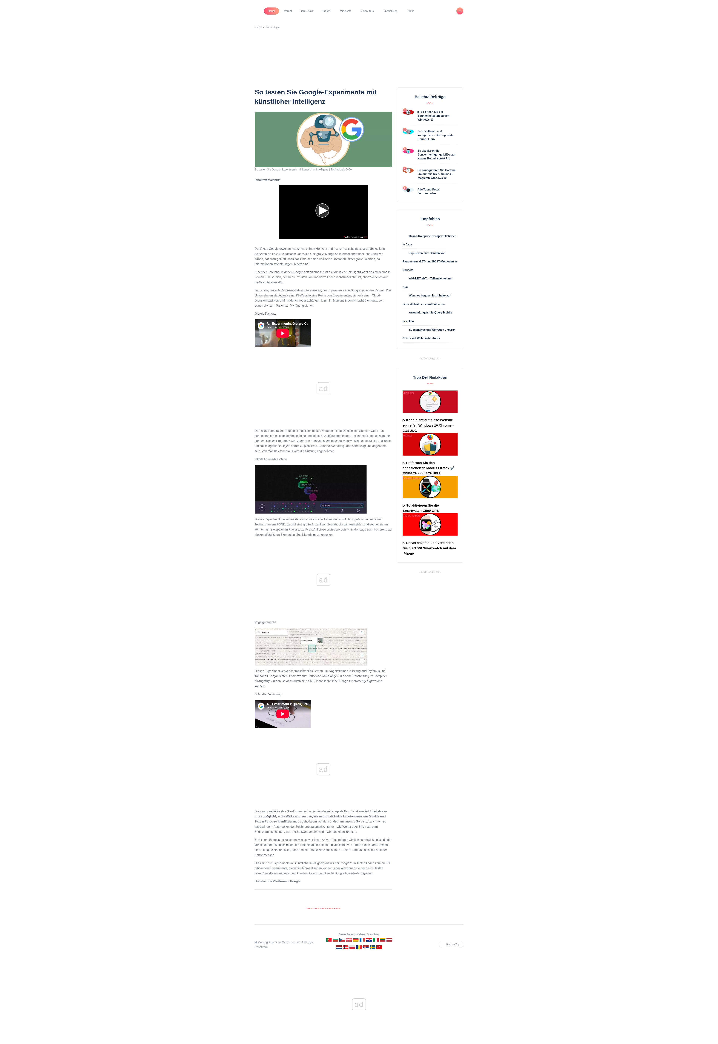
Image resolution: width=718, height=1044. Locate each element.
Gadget (325, 10)
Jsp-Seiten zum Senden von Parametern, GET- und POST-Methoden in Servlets (430, 261)
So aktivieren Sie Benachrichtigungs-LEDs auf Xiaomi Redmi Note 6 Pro (436, 154)
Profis (410, 10)
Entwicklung (390, 10)
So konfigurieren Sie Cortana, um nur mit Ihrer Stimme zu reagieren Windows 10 (437, 173)
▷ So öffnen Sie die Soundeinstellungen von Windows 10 (433, 115)
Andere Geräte (412, 478)
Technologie (273, 27)
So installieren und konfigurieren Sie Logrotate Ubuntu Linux (435, 135)
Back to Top (452, 944)
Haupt (271, 10)
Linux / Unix (307, 10)
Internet (287, 10)
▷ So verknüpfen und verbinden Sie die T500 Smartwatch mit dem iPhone (429, 548)
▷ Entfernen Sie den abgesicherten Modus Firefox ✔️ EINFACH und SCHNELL (428, 468)
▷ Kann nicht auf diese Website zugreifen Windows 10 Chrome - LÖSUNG (428, 425)
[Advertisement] (367, 59)
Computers (367, 10)
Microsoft (345, 10)
